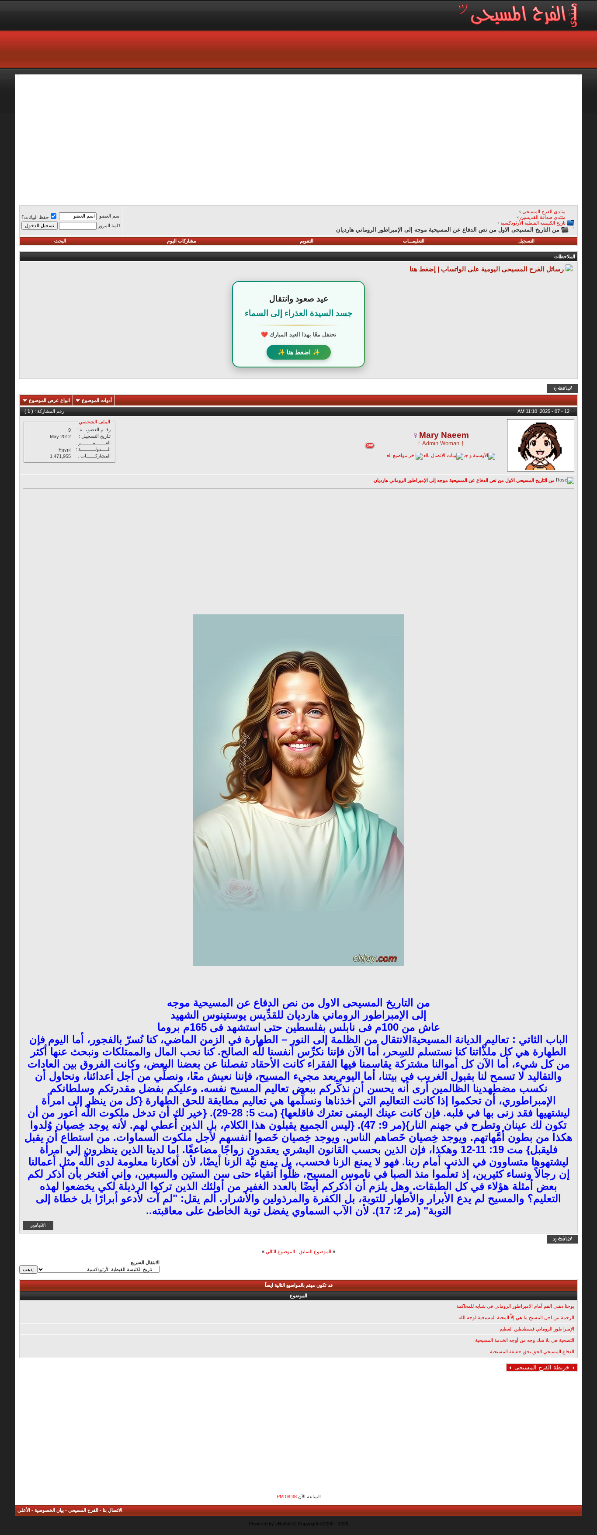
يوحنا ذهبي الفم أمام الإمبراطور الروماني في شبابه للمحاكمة (515, 1306)
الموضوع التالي (280, 1251)
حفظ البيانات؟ (35, 217)
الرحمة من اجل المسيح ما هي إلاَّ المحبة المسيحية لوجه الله (516, 1317)
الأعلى (23, 1510)
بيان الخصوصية (49, 1510)
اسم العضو (110, 215)
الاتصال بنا (112, 1510)
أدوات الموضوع (97, 400)
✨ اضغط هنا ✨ (299, 352)
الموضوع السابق (315, 1251)
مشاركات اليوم (181, 240)
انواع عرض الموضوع (49, 400)
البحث (60, 240)
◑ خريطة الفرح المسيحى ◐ (542, 1367)
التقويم (306, 240)
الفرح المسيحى (83, 1510)
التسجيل (526, 240)
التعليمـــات (413, 240)
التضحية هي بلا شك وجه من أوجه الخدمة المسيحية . (523, 1340)
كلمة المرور (109, 225)
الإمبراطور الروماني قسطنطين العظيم (537, 1328)
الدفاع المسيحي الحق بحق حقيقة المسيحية (532, 1351)
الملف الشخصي (94, 421)
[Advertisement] (315, 139)
